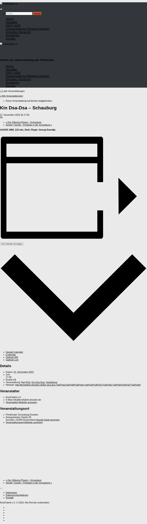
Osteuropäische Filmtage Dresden (27, 28)
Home (9, 18)
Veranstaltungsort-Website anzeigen (24, 422)
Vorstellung (51, 382)
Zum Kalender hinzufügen (11, 244)
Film (28, 382)
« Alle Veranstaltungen (11, 96)
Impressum (11, 492)
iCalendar (11, 354)
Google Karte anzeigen (48, 420)
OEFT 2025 (13, 25)
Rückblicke (12, 35)
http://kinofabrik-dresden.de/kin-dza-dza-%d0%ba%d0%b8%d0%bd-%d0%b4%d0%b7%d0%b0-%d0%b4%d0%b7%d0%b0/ (78, 385)
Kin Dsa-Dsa (38, 382)
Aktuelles (11, 22)
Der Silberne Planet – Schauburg (23, 122)
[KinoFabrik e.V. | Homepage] (9, 3)
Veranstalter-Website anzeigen (21, 402)
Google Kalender (14, 352)
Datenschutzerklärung (17, 495)
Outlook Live (12, 360)
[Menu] (1, 9)
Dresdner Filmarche (18, 32)
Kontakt (11, 38)
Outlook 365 (12, 357)
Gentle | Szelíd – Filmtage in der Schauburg (29, 125)
